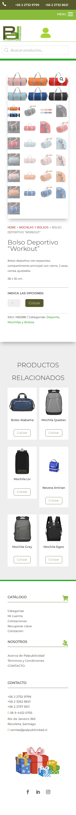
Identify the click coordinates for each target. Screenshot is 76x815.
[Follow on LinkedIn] (38, 792)
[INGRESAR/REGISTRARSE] (45, 32)
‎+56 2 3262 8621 (19, 701)
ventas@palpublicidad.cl (28, 730)
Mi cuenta (15, 616)
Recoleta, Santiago (22, 724)
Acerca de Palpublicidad (26, 656)
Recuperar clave (20, 626)
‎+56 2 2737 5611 (19, 707)
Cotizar (34, 303)
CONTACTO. (16, 666)
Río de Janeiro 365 (21, 719)
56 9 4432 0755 (20, 713)
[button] (61, 79)
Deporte (52, 317)
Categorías (16, 611)
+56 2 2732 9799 (27, 5)
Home (12, 227)
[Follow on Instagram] (48, 792)
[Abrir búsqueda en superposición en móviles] (35, 50)
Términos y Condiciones (26, 661)
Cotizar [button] (22, 433)
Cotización (15, 631)
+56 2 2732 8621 (56, 5)
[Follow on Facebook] (28, 792)
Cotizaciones (17, 621)
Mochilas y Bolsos (34, 227)
